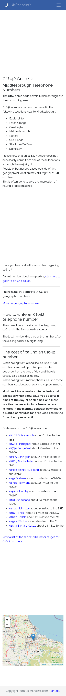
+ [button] (7, 620)
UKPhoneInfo (20, 5)
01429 (13, 443)
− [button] (7, 625)
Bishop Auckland (28, 469)
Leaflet (43, 664)
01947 (13, 521)
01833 (13, 525)
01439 (13, 508)
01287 (13, 435)
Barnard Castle (27, 525)
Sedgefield (24, 448)
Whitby (22, 521)
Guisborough (26, 435)
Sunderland (23, 500)
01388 (13, 469)
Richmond (24, 482)
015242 (13, 491)
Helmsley (24, 508)
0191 (12, 478)
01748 (13, 482)
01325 (13, 456)
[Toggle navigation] (58, 5)
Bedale (22, 517)
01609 (13, 461)
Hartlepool (24, 443)
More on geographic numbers (21, 303)
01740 (13, 448)
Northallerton (26, 461)
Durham (21, 478)
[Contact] (54, 690)
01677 (13, 517)
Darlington (23, 456)
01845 (13, 512)
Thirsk (21, 512)
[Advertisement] (33, 43)
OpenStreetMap (56, 664)
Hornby (23, 491)
